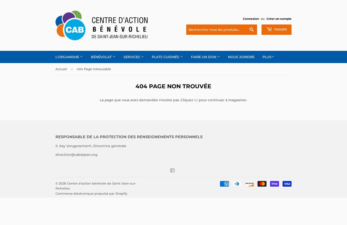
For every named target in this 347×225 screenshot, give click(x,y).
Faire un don (204, 57)
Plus (266, 57)
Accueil (61, 69)
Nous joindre (241, 57)
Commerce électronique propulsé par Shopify (91, 193)
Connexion (251, 18)
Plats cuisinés (166, 57)
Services (132, 57)
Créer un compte (279, 18)
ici (196, 100)
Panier (280, 29)
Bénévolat (102, 57)
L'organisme (67, 57)
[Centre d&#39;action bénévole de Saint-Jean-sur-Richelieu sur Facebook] (172, 171)
